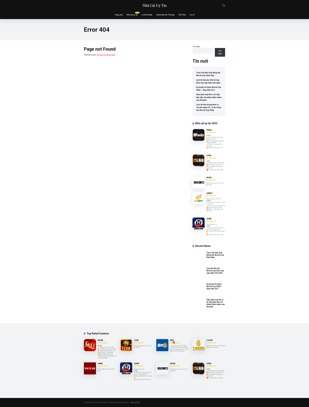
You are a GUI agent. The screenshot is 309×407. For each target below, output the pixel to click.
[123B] (126, 350)
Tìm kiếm (196, 46)
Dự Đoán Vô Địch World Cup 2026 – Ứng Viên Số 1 (208, 88)
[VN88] (90, 374)
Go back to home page (106, 55)
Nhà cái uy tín (132, 15)
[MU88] (90, 350)
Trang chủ (119, 15)
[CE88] (199, 166)
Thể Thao (182, 15)
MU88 (100, 340)
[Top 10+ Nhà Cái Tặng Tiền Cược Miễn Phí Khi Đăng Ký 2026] (154, 5)
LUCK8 (209, 340)
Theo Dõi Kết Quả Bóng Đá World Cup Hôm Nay (208, 74)
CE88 (208, 155)
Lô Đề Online (147, 15)
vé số (192, 15)
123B (136, 340)
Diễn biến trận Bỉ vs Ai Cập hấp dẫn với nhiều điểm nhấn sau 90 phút (208, 97)
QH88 (208, 219)
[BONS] (199, 188)
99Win (209, 130)
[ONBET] (199, 203)
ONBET (209, 193)
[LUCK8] (199, 350)
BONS (209, 177)
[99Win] (199, 140)
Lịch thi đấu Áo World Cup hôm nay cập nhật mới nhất (208, 81)
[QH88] (199, 229)
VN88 (100, 363)
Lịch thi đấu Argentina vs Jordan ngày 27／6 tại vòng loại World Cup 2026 (208, 107)
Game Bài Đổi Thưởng (165, 15)
